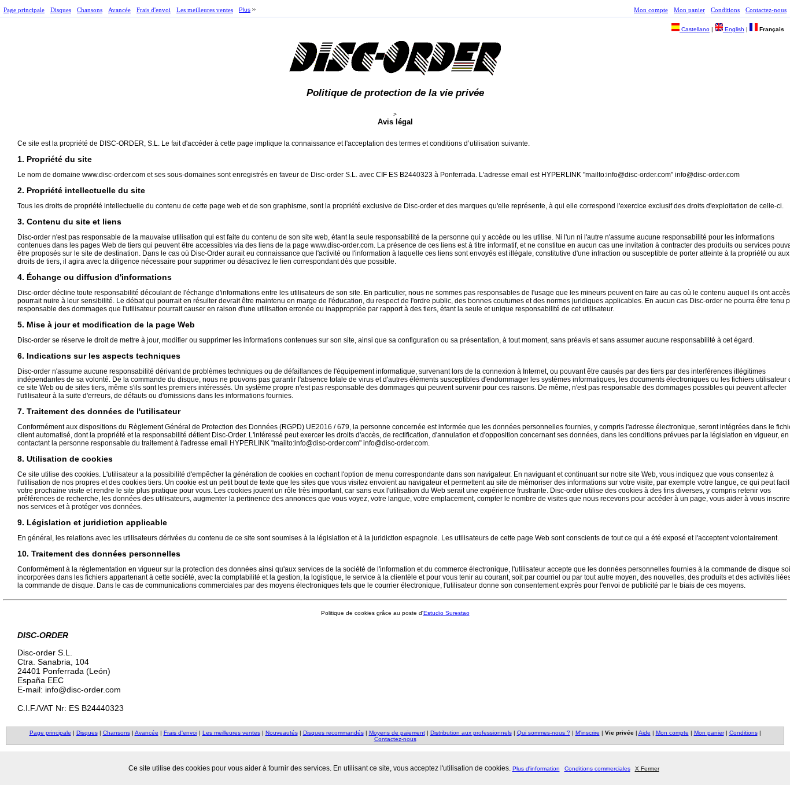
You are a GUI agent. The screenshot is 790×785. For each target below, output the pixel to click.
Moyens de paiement (397, 732)
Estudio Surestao (446, 613)
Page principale (24, 9)
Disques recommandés (333, 732)
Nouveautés (281, 732)
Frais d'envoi (153, 9)
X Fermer (647, 768)
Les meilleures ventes (204, 9)
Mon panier (689, 9)
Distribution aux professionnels (471, 732)
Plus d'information (536, 768)
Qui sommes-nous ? (543, 732)
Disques (60, 9)
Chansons (89, 9)
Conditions (725, 9)
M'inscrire (587, 732)
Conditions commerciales (597, 768)
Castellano (695, 29)
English (733, 29)
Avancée (119, 9)
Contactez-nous (766, 9)
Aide (644, 732)
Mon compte (651, 9)
